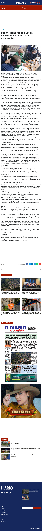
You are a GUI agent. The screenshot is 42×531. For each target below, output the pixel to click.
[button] (31, 3)
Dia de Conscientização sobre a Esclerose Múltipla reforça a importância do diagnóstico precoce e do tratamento (10, 313)
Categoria (3, 508)
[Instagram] (35, 3)
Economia (3, 516)
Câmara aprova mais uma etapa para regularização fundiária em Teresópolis (10, 293)
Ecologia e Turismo (5, 514)
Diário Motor (3, 512)
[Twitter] (37, 3)
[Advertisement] (21, 19)
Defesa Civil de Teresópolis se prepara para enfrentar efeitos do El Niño (30, 293)
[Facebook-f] (33, 3)
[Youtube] (39, 3)
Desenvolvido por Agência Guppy (35, 528)
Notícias (2, 29)
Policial (2, 519)
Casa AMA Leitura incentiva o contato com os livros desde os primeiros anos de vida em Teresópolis (31, 313)
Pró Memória (3, 521)
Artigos (2, 506)
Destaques (3, 510)
